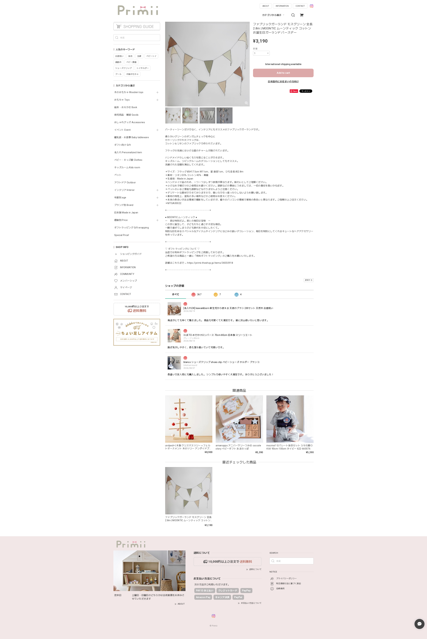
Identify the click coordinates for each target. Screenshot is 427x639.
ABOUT (265, 6)
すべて (175, 294)
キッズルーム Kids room (127, 167)
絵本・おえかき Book (125, 107)
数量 (255, 48)
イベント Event (122, 130)
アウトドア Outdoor (125, 182)
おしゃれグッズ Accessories (129, 122)
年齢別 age (120, 197)
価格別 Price (121, 220)
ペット (117, 175)
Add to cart (283, 72)
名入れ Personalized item (128, 152)
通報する (308, 280)
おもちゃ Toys (122, 99)
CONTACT (300, 6)
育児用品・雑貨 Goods (126, 114)
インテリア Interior (124, 190)
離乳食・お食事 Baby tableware (131, 137)
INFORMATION (282, 6)
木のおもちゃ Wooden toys (128, 92)
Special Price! (121, 235)
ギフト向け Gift (122, 145)
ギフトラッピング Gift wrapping (131, 227)
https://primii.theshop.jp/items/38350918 (210, 263)
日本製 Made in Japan (126, 212)
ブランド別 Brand (123, 205)
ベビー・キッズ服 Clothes (128, 160)
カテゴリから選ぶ (271, 15)
